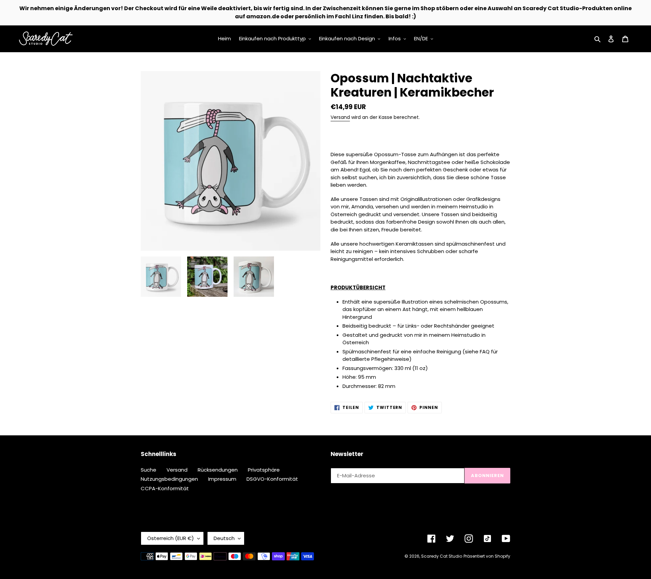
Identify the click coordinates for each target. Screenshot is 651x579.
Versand (340, 117)
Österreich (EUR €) (170, 538)
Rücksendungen (218, 469)
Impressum (222, 478)
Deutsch (224, 538)
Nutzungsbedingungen (169, 478)
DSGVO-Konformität (272, 478)
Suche (148, 469)
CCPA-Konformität (165, 488)
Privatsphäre (264, 469)
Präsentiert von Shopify (486, 556)
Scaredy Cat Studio (441, 556)
